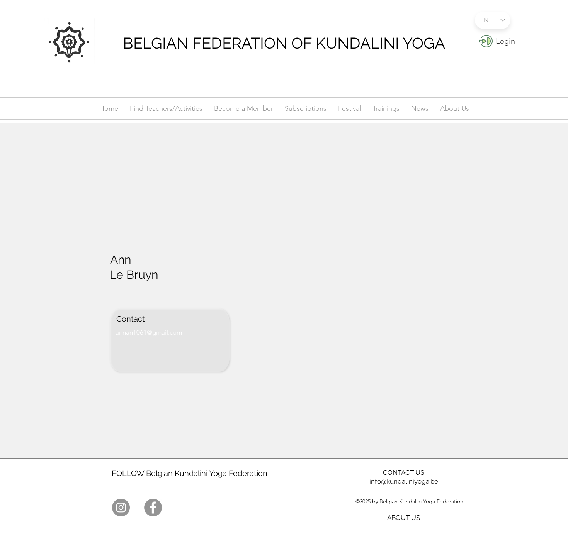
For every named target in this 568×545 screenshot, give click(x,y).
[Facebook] (153, 507)
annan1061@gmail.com (149, 332)
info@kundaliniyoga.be (403, 481)
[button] (505, 41)
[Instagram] (121, 507)
